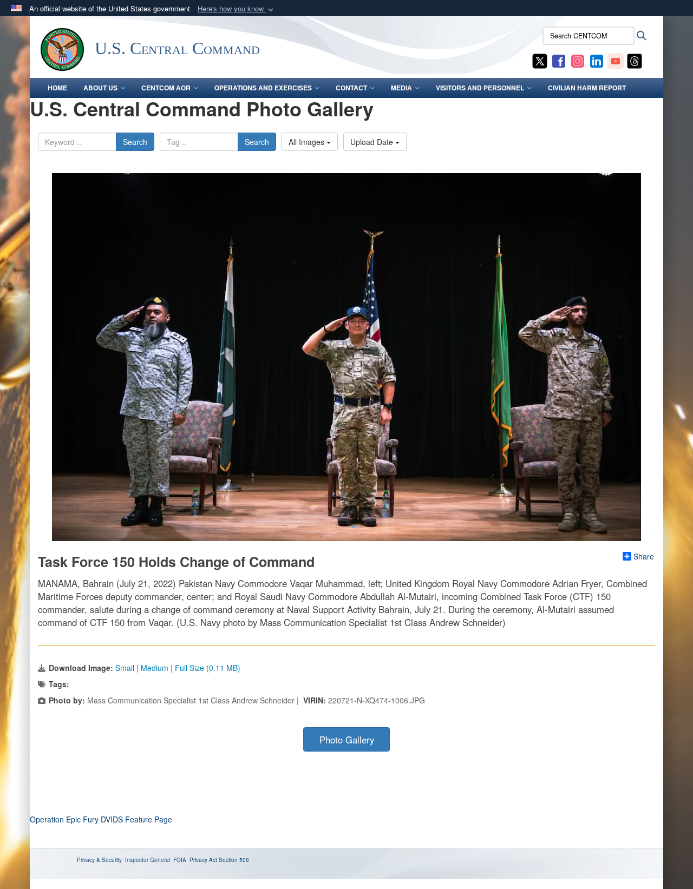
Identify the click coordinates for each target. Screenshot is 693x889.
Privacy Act (203, 860)
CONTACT (351, 88)
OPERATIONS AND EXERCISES (263, 88)
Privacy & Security (99, 860)
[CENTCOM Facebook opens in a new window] (558, 60)
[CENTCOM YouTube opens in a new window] (615, 60)
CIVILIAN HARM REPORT (587, 88)
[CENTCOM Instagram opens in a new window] (577, 60)
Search (135, 141)
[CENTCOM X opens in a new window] (539, 60)
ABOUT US (100, 88)
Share (643, 556)
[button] (237, 9)
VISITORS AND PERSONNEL (480, 88)
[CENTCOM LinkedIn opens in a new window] (596, 60)
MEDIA (401, 88)
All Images (307, 141)
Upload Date (372, 141)
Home (57, 88)
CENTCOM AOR (166, 88)
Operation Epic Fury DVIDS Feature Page (101, 819)
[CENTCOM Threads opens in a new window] (634, 60)
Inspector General (147, 860)
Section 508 (234, 860)
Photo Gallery (346, 739)
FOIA (179, 860)
